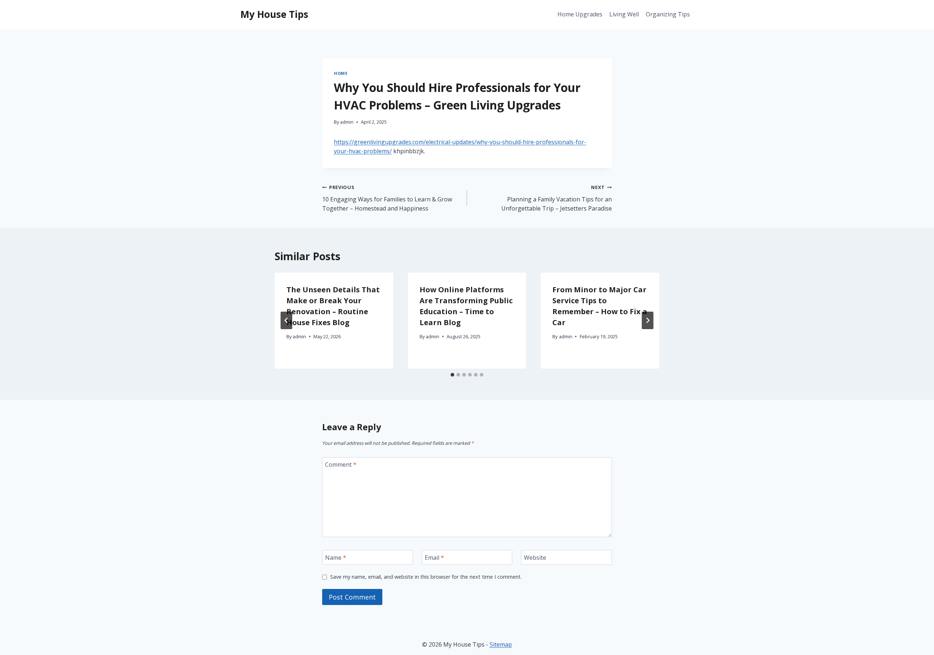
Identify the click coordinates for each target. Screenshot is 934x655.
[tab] (452, 375)
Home (340, 73)
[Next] (647, 320)
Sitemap (501, 644)
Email (434, 558)
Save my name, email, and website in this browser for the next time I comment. (426, 577)
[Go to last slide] (286, 320)
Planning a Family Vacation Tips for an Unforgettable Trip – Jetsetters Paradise (556, 198)
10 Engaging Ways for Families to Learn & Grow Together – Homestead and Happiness (387, 198)
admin (347, 122)
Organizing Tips (668, 14)
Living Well (624, 14)
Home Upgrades (579, 14)
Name (335, 558)
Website (535, 558)
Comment (340, 465)
